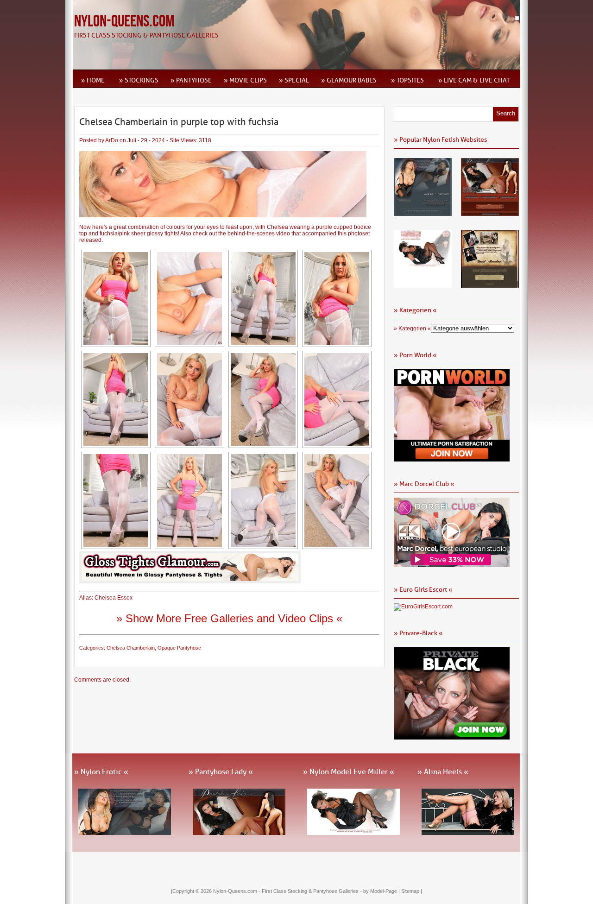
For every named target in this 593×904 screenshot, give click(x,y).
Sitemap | (411, 891)
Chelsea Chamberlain (131, 648)
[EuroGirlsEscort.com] (423, 606)
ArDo (111, 140)
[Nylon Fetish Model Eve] (423, 284)
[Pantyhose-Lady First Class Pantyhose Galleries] (490, 212)
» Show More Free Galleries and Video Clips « (229, 618)
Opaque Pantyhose (179, 648)
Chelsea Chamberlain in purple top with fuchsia (178, 121)
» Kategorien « (412, 328)
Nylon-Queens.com (124, 22)
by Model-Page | (382, 891)
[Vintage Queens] (490, 284)
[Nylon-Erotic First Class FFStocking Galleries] (423, 212)
